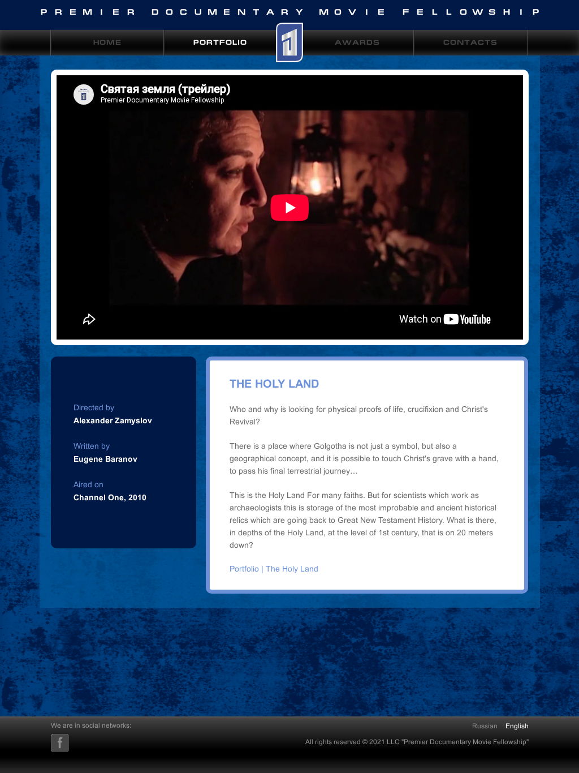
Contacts (470, 43)
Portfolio (220, 43)
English (517, 726)
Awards (357, 43)
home (107, 43)
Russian (485, 726)
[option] (290, 207)
